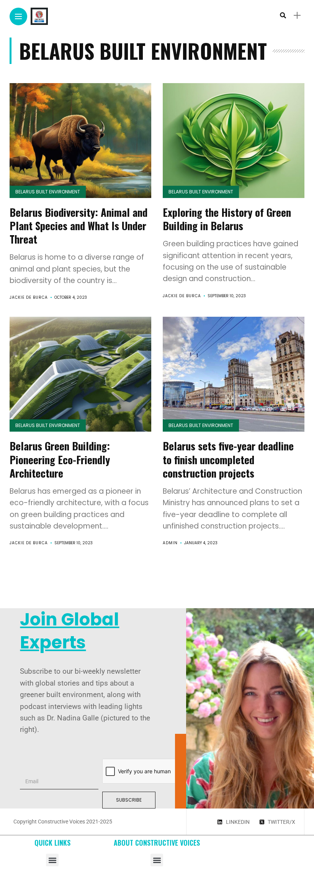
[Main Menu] (18, 16)
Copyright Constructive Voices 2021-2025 (62, 821)
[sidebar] (297, 15)
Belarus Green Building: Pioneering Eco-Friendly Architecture (60, 459)
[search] (283, 15)
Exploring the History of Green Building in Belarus (227, 219)
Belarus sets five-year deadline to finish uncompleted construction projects (228, 459)
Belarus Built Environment (47, 191)
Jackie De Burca (29, 297)
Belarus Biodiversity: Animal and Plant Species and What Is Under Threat (78, 226)
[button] (52, 860)
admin (170, 543)
